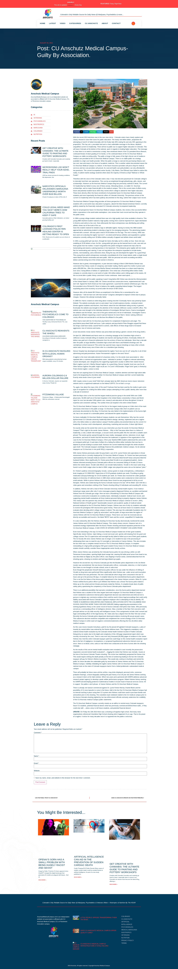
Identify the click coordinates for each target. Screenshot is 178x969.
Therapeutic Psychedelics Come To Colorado (55, 314)
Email (36, 763)
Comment (38, 732)
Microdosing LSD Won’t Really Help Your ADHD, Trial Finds (55, 170)
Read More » (42, 880)
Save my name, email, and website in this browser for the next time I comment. (63, 778)
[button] (133, 23)
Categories (75, 23)
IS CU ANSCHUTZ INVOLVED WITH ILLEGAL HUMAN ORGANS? (56, 353)
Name (36, 756)
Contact (116, 23)
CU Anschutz (91, 23)
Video (62, 23)
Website (36, 770)
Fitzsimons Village (53, 394)
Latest (52, 23)
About (105, 23)
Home (42, 23)
